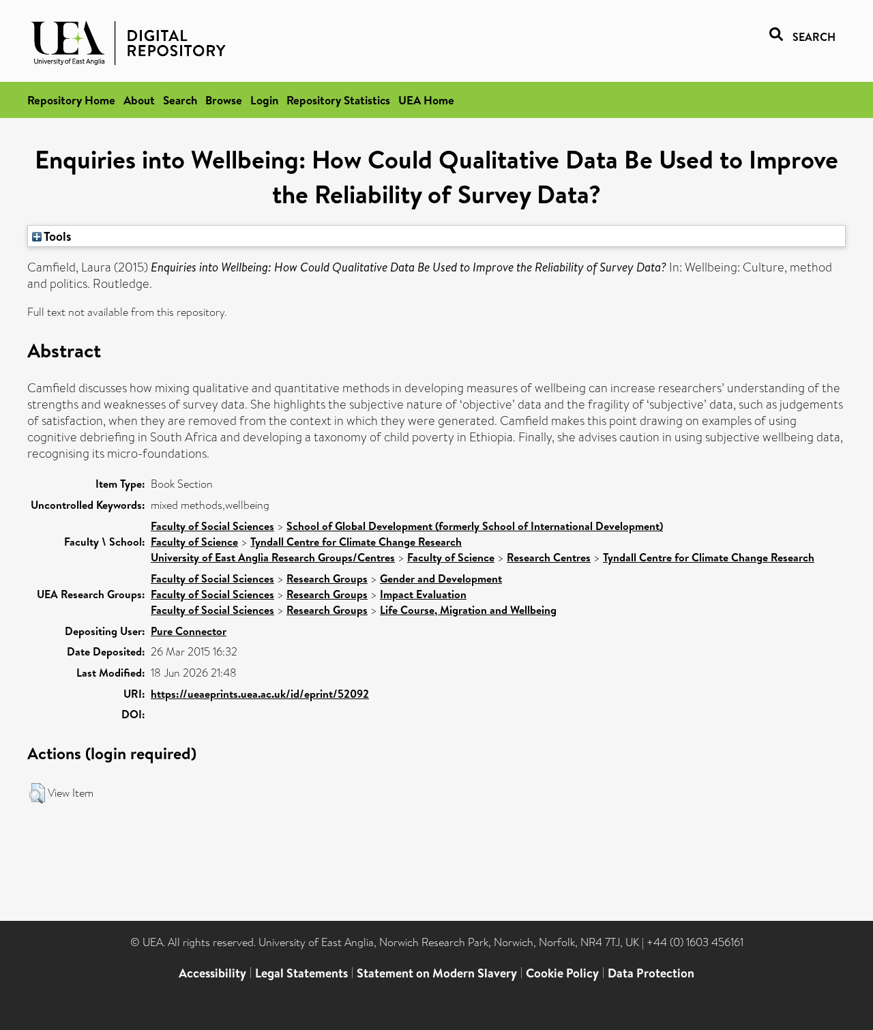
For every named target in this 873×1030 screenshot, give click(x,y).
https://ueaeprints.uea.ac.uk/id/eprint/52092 (260, 693)
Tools (57, 236)
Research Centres (549, 557)
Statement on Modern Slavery (437, 973)
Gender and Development (441, 578)
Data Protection (651, 973)
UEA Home (426, 100)
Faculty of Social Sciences (212, 525)
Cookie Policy (562, 973)
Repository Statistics (338, 100)
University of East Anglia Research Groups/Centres (273, 557)
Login (264, 100)
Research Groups (327, 578)
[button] (37, 793)
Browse (223, 100)
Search (180, 100)
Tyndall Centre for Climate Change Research (356, 541)
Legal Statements (301, 973)
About (139, 100)
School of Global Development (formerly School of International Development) (474, 525)
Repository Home (71, 100)
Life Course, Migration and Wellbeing (468, 609)
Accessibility (212, 973)
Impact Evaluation (423, 594)
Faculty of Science (194, 541)
